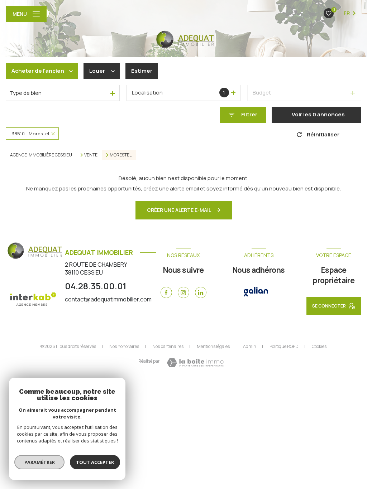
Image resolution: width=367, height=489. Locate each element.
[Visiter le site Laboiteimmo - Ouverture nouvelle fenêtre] (195, 362)
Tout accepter (95, 462)
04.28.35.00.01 (96, 286)
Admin (249, 346)
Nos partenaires (168, 346)
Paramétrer (39, 462)
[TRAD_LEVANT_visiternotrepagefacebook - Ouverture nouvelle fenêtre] (166, 292)
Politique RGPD (284, 346)
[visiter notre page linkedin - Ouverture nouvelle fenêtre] (200, 292)
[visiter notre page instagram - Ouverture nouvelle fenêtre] (183, 292)
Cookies (319, 346)
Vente (90, 155)
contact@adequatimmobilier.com (108, 299)
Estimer (141, 70)
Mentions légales (213, 346)
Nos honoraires (124, 346)
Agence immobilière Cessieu (41, 155)
